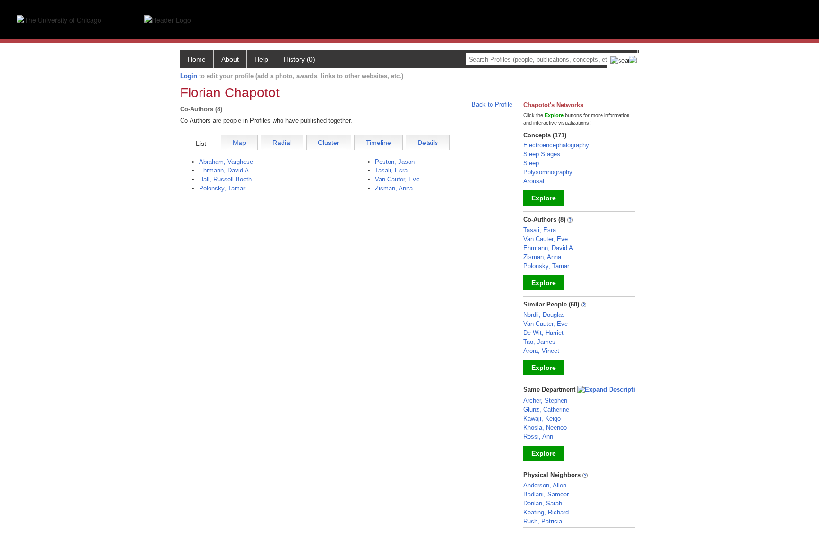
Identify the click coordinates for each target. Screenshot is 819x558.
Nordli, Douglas (544, 314)
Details (428, 142)
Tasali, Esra (391, 170)
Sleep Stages (541, 154)
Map (239, 142)
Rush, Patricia (542, 521)
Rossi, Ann (538, 436)
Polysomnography (548, 172)
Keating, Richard (546, 512)
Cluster (328, 142)
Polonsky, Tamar (222, 188)
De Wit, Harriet (543, 332)
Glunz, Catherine (546, 409)
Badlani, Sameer (546, 494)
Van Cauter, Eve (397, 179)
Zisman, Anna (394, 188)
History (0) (299, 59)
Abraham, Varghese (226, 161)
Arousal (533, 181)
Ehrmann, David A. (225, 170)
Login (188, 76)
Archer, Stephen (545, 400)
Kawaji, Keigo (542, 418)
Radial (282, 142)
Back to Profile (492, 104)
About (230, 59)
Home (197, 59)
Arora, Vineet (541, 350)
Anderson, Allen (544, 485)
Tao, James (539, 341)
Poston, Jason (395, 161)
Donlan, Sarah (542, 503)
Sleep (531, 163)
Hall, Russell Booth (225, 179)
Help (261, 59)
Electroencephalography (556, 145)
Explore (543, 198)
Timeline (378, 142)
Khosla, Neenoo (545, 427)
